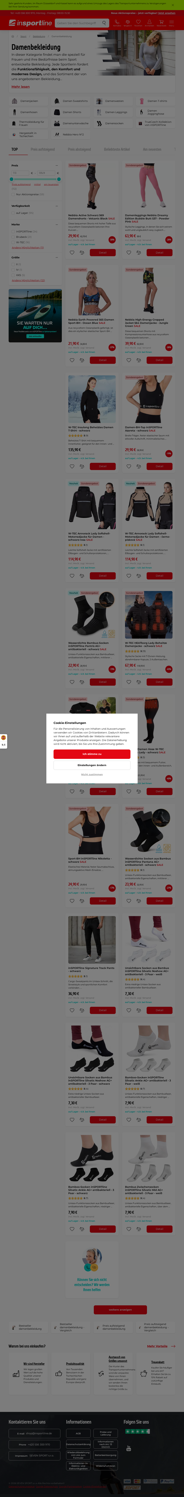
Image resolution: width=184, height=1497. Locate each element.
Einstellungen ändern (92, 765)
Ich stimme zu (92, 754)
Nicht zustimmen (92, 774)
